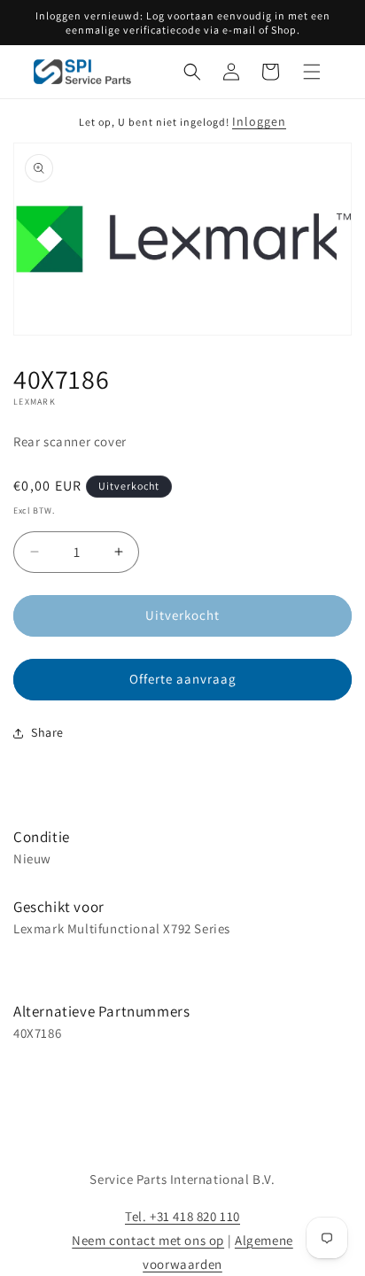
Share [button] (47, 732)
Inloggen (259, 121)
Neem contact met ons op (148, 1240)
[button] (192, 71)
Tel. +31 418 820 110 (182, 1216)
